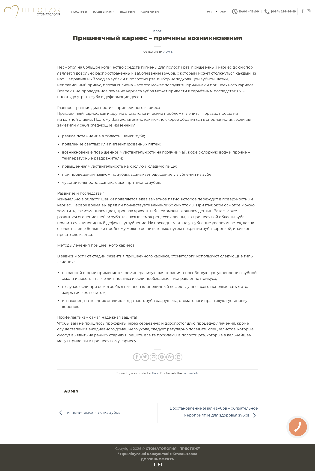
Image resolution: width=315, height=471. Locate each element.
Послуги (79, 11)
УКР (223, 11)
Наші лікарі (104, 11)
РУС (210, 11)
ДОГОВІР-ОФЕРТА (157, 459)
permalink (190, 373)
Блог (157, 31)
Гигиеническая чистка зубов (93, 412)
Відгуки (127, 11)
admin (168, 51)
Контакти (149, 11)
